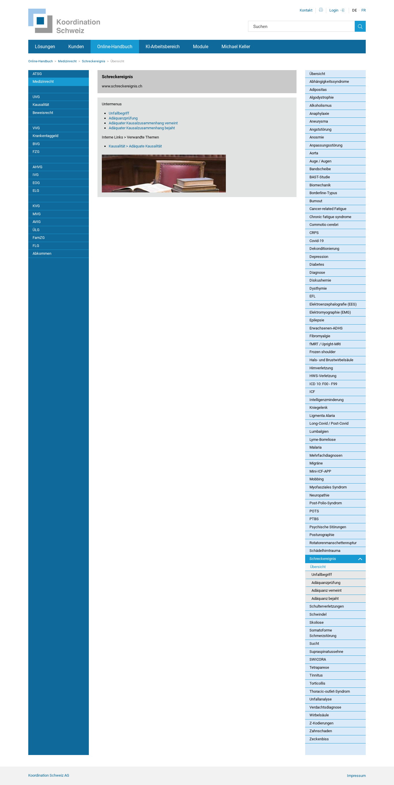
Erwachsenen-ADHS (326, 328)
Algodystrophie (321, 97)
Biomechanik (320, 185)
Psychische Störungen (327, 527)
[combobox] (301, 26)
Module (200, 46)
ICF (312, 391)
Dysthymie (318, 288)
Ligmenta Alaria (322, 415)
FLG (36, 245)
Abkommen (42, 253)
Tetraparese (319, 667)
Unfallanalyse (320, 699)
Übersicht (317, 74)
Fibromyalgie (319, 336)
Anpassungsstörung (325, 145)
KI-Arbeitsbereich (163, 46)
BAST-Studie (319, 177)
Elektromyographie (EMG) (330, 312)
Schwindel (318, 614)
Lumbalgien (319, 431)
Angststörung (320, 129)
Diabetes (316, 264)
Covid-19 (316, 241)
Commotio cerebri (323, 224)
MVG (37, 214)
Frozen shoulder (322, 352)
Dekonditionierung (324, 248)
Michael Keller (236, 46)
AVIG (37, 222)
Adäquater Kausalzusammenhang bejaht (142, 128)
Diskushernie (320, 280)
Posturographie (321, 535)
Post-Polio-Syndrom (325, 503)
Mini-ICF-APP (320, 471)
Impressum (356, 775)
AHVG (37, 167)
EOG (36, 183)
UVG (36, 97)
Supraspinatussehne (326, 651)
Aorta (313, 153)
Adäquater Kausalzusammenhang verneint (143, 123)
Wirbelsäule (319, 715)
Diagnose (317, 272)
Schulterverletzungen (326, 606)
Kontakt (306, 10)
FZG (36, 151)
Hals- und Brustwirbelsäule (331, 360)
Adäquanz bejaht (325, 598)
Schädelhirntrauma (324, 550)
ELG (36, 190)
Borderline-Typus (323, 193)
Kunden (76, 46)
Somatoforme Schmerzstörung (322, 633)
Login (333, 10)
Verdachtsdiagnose (325, 707)
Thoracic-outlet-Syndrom (329, 691)
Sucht (314, 643)
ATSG (37, 74)
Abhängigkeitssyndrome (329, 81)
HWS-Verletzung (322, 376)
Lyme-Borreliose (322, 439)
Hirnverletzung (321, 368)
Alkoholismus (320, 105)
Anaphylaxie (319, 113)
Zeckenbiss (319, 739)
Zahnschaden (320, 731)
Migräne (316, 463)
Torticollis (317, 683)
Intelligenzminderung (326, 400)
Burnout (315, 201)
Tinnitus (316, 675)
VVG (36, 128)
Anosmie (316, 137)
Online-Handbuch (114, 46)
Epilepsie (316, 320)
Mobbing (316, 479)
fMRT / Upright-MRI (325, 344)
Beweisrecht (43, 112)
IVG (36, 175)
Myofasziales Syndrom (328, 487)
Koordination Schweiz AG (48, 775)
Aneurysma (318, 121)
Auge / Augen (320, 161)
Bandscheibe (320, 169)
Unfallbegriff (119, 113)
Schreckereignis (93, 61)
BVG (36, 144)
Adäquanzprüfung (123, 118)
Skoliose (316, 622)
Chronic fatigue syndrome (330, 217)
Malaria (315, 447)
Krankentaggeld (45, 136)
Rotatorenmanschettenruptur (333, 543)
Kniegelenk (318, 407)
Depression (318, 256)
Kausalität (41, 104)
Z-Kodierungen (321, 723)
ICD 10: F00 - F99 (323, 384)
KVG (36, 206)
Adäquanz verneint (327, 590)
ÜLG (36, 230)
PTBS (314, 519)
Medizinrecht (67, 61)
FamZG (39, 237)
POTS (314, 511)
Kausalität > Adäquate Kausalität (135, 146)
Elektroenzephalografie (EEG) (333, 304)
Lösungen (45, 46)
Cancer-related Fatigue (327, 209)
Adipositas (318, 89)
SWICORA (317, 659)
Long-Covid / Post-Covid (328, 423)
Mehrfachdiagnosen (325, 455)
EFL (312, 296)
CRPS (314, 233)
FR (363, 10)
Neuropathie (319, 495)
